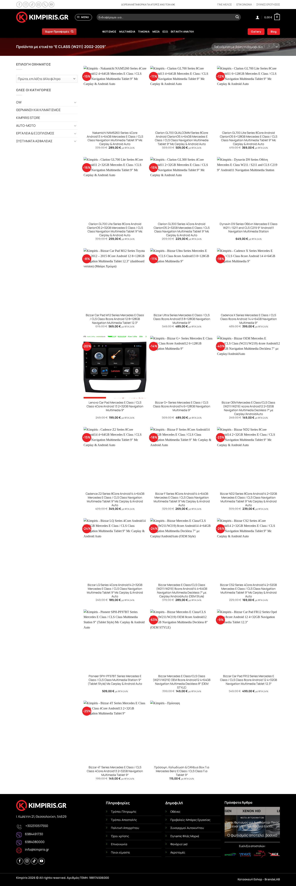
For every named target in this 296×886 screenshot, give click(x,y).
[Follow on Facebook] (19, 4)
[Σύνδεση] (258, 17)
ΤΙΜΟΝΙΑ (144, 31)
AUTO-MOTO (26, 125)
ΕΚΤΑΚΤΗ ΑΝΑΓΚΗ (182, 31)
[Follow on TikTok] (32, 4)
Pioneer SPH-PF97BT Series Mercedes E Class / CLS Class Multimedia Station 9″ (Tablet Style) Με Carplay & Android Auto (115, 679)
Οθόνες (175, 811)
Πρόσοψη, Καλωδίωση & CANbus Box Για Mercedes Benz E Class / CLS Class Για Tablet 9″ (181, 771)
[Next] (274, 823)
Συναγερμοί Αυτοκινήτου (187, 828)
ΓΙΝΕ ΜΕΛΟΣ (224, 4)
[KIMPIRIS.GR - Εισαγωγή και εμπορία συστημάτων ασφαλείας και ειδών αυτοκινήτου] (42, 17)
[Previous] (230, 823)
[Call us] (45, 4)
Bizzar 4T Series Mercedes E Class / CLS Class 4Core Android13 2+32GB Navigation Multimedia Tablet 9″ (115, 771)
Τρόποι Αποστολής (124, 820)
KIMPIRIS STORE (28, 117)
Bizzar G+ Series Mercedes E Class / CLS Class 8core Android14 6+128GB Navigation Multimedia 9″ (181, 406)
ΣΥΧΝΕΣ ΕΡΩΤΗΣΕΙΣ (268, 4)
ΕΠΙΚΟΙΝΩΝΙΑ (244, 4)
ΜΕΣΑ (156, 31)
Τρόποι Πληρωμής (123, 811)
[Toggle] (75, 102)
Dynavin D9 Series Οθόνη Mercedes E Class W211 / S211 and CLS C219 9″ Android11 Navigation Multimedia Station (248, 227)
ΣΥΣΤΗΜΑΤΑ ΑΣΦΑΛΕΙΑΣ (34, 141)
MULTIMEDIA (127, 31)
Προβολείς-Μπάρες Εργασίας (190, 820)
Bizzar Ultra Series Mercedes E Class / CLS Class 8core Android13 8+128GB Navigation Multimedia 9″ (181, 318)
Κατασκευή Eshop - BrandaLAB (259, 879)
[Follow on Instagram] (26, 4)
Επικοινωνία (119, 844)
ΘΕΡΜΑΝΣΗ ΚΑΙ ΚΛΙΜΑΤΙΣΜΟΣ (38, 110)
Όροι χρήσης (120, 836)
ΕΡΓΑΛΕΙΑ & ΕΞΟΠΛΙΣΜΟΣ (35, 133)
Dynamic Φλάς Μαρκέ (184, 836)
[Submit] (237, 17)
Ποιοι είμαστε (120, 852)
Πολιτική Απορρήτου (125, 828)
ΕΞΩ (165, 31)
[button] (83, 17)
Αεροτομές (177, 852)
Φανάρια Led (178, 844)
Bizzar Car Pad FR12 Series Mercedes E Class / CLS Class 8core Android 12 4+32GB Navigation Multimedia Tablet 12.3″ (248, 679)
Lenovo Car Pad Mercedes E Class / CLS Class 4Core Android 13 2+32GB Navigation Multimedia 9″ (115, 406)
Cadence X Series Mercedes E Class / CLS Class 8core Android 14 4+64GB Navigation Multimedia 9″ (248, 318)
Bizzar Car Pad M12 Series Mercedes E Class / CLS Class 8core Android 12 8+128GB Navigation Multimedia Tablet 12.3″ (115, 318)
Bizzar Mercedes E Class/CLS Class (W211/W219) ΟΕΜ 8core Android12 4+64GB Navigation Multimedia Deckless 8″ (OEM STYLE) (181, 681)
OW (19, 102)
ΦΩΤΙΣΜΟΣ (109, 31)
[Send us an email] (38, 4)
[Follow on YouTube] (51, 4)
